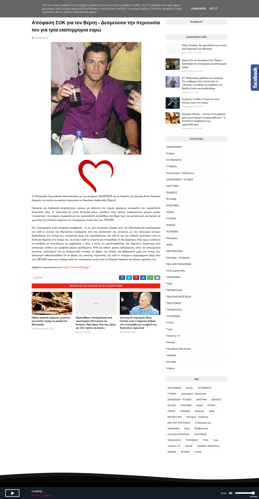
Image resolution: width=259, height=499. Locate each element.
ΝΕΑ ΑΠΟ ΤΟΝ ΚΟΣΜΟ (179, 264)
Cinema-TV (173, 335)
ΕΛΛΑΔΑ (171, 199)
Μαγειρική (172, 238)
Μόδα (170, 244)
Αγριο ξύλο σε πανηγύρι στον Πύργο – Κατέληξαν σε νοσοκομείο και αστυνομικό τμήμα (204, 63)
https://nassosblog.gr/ (76, 267)
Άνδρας (171, 153)
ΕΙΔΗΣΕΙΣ (37, 277)
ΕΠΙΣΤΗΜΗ (173, 205)
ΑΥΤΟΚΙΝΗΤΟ (174, 160)
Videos (171, 368)
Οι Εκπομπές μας (176, 270)
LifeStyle (171, 355)
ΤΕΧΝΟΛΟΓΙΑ (174, 309)
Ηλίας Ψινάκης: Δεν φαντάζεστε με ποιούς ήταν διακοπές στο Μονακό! (204, 46)
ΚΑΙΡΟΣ (171, 225)
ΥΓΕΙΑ (170, 322)
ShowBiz (171, 362)
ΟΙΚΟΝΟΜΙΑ (173, 277)
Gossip (171, 342)
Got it (213, 8)
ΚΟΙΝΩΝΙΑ (172, 231)
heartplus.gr (41, 37)
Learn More (198, 8)
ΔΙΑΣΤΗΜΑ (173, 186)
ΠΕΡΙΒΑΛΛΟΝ (174, 290)
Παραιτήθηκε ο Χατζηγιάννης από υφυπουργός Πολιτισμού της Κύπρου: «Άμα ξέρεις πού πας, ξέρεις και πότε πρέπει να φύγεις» (96, 323)
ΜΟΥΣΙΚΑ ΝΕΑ (175, 251)
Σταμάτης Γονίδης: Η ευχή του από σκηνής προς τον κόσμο (200, 100)
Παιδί (169, 283)
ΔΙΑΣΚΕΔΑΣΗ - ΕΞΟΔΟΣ (180, 179)
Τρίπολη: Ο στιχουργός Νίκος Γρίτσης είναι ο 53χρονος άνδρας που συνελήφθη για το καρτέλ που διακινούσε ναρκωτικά (138, 323)
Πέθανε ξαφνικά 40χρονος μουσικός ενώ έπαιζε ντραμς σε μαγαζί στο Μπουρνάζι (51, 321)
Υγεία (169, 329)
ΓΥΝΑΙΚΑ (172, 166)
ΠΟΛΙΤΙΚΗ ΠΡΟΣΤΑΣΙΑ (179, 296)
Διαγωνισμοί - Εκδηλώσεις (180, 173)
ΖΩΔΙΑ (170, 212)
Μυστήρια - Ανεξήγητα (178, 257)
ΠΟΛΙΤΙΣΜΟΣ (174, 303)
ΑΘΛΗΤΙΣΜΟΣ (174, 147)
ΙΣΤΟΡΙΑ (171, 218)
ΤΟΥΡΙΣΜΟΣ (173, 316)
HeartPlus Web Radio (179, 348)
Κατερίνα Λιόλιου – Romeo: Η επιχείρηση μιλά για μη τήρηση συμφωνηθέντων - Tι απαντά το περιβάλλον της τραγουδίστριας (204, 119)
